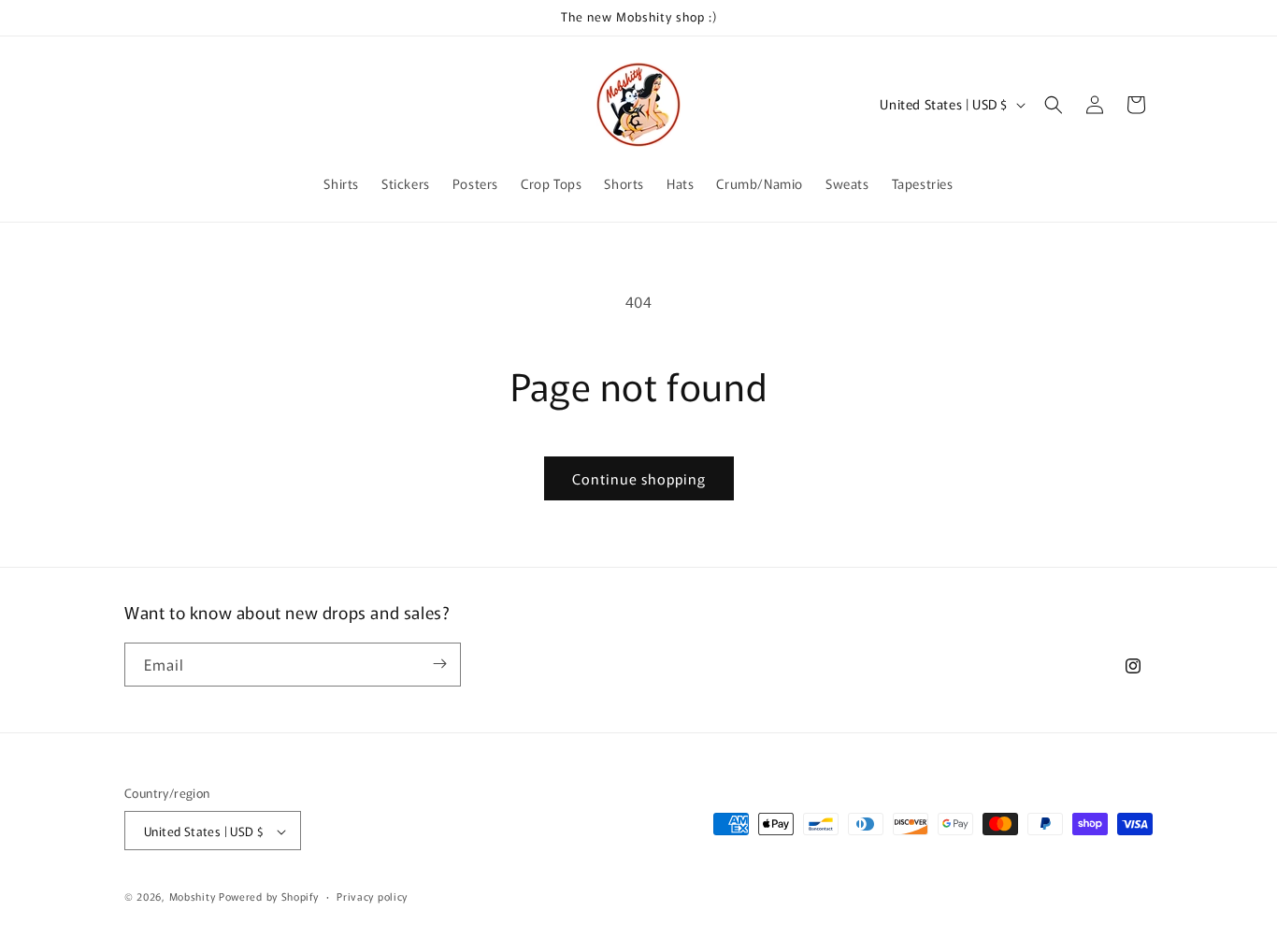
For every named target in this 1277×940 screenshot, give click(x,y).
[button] (1053, 104)
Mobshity (192, 896)
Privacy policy (372, 896)
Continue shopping (639, 478)
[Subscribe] (439, 664)
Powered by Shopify (269, 896)
